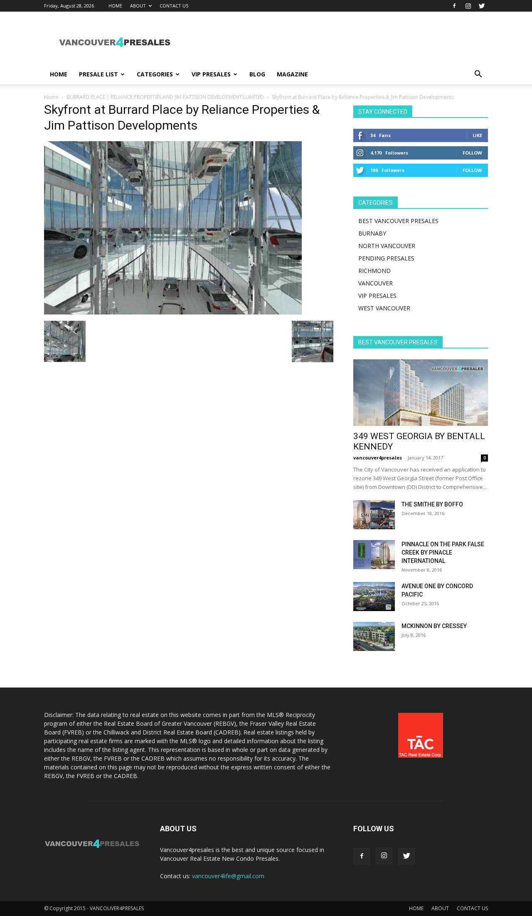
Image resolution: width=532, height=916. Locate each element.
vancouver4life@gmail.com (228, 876)
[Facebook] (454, 6)
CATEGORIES (155, 74)
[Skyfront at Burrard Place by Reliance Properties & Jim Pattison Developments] (173, 312)
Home (51, 97)
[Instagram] (468, 6)
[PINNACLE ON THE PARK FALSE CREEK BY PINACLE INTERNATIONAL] (374, 554)
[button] (478, 75)
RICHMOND (374, 271)
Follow (472, 153)
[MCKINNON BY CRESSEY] (374, 636)
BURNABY (372, 233)
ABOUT (138, 5)
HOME (115, 5)
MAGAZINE (292, 74)
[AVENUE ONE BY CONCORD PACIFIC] (374, 596)
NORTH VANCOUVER (386, 246)
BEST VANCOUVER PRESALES (398, 221)
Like (477, 135)
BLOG (257, 74)
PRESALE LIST (98, 74)
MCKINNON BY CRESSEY (434, 626)
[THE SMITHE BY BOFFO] (374, 514)
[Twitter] (481, 6)
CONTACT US (174, 5)
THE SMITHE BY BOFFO (432, 504)
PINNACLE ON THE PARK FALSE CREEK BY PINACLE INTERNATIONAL (442, 552)
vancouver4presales (377, 457)
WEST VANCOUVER (384, 308)
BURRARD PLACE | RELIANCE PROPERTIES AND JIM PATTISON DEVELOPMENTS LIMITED (165, 97)
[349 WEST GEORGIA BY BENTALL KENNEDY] (420, 392)
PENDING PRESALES (386, 258)
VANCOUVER (375, 283)
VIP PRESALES (211, 74)
